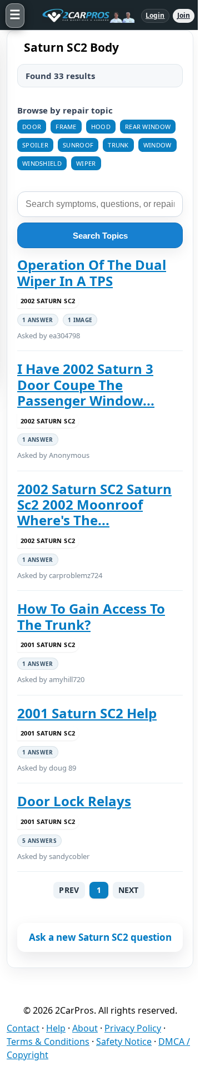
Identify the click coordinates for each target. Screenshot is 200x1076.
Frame (66, 126)
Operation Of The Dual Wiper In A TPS (91, 273)
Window (157, 145)
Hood (101, 126)
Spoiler (35, 145)
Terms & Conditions (48, 1041)
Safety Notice (124, 1041)
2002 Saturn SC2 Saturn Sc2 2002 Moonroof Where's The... (94, 505)
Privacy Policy (132, 1028)
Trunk (118, 145)
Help (56, 1028)
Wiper (86, 163)
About (85, 1028)
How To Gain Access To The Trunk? (91, 617)
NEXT (128, 890)
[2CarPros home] (83, 16)
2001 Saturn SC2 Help (87, 713)
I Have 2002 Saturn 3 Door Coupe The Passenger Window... (85, 384)
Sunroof (78, 145)
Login (155, 15)
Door (31, 126)
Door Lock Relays (74, 801)
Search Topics (100, 235)
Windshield (42, 163)
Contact (23, 1028)
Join (183, 15)
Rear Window (148, 126)
